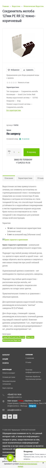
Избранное (15, 70)
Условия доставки (8, 377)
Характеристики (25, 178)
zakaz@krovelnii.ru (14, 397)
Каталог (6, 355)
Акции (5, 359)
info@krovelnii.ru (13, 406)
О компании (30, 358)
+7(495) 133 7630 (14, 394)
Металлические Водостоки (12, 340)
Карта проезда (7, 388)
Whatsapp (23, 406)
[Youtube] (10, 416)
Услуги (5, 363)
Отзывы (28, 362)
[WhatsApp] (15, 416)
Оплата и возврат (8, 373)
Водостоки (30, 337)
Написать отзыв (23, 82)
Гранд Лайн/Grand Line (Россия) (14, 337)
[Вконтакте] (4, 416)
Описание (9, 178)
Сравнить (29, 70)
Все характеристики (14, 110)
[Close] (42, 463)
